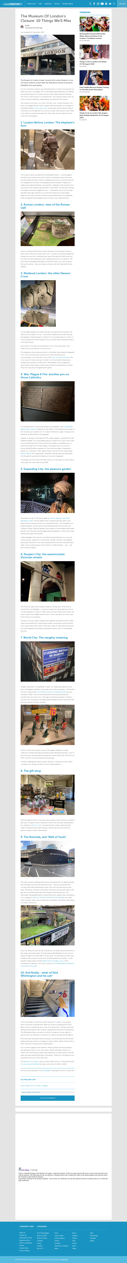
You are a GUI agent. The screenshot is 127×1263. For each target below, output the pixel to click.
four (39, 825)
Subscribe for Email (25, 1238)
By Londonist (83, 66)
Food (56, 1233)
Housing (57, 1243)
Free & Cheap (59, 1235)
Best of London (42, 1235)
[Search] (114, 4)
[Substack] (106, 4)
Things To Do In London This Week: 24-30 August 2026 (93, 63)
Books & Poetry (42, 1238)
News (74, 1233)
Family (39, 1243)
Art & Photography (43, 1233)
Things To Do (31, 3)
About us (22, 1233)
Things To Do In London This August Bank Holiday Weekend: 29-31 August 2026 (94, 115)
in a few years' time (40, 108)
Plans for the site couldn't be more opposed (48, 897)
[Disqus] (63, 1191)
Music (56, 1248)
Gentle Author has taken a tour (53, 961)
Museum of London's (31, 1061)
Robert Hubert (26, 453)
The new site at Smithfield (30, 1064)
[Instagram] (98, 4)
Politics (74, 1238)
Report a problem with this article (31, 1092)
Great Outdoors (60, 1238)
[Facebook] (94, 4)
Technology (94, 1235)
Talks (91, 1233)
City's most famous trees (60, 357)
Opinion (74, 1235)
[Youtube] (102, 4)
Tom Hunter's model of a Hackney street (51, 692)
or (37, 825)
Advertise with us (24, 1240)
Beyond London (67, 3)
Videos (92, 1241)
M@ (28, 25)
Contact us (22, 1235)
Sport (74, 1246)
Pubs (40, 3)
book (34, 825)
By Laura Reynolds (84, 40)
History (57, 3)
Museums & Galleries (61, 1246)
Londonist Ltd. (64, 1259)
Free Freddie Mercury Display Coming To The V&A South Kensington (94, 88)
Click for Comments (47, 1098)
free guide (46, 1071)
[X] (90, 4)
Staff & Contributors (25, 1243)
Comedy (39, 1241)
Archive (21, 1245)
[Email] (110, 4)
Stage (74, 1248)
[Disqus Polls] (63, 1140)
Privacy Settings (24, 1250)
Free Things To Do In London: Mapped (34, 1086)
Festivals (39, 1246)
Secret (74, 1243)
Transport (48, 3)
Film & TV (40, 1248)
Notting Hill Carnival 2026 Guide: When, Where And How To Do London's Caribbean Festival (92, 36)
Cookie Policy (23, 1248)
